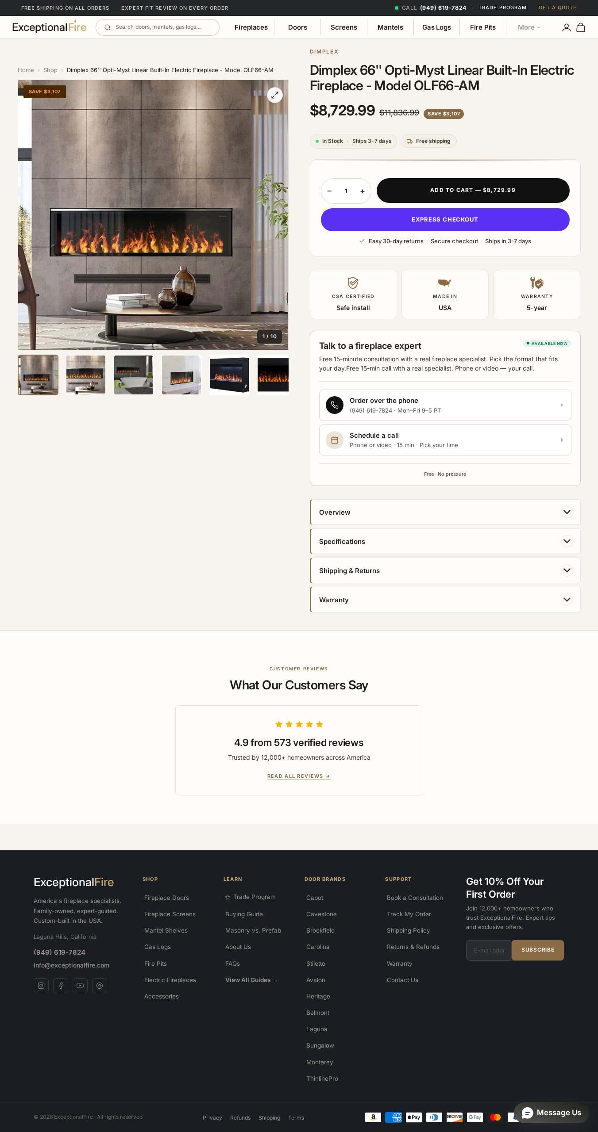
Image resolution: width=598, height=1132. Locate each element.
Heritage (318, 996)
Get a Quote (558, 7)
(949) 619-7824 (59, 952)
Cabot (314, 897)
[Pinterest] (99, 985)
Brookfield (320, 930)
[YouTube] (80, 985)
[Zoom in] (275, 95)
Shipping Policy (408, 930)
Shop (50, 69)
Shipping (269, 1117)
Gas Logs (436, 27)
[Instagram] (41, 985)
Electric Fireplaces (170, 979)
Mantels (390, 27)
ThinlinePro (322, 1078)
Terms (296, 1117)
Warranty (400, 963)
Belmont (317, 1012)
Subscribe (537, 949)
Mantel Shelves (166, 930)
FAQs (232, 963)
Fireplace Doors (166, 897)
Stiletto (315, 963)
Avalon (315, 979)
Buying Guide (244, 914)
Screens (344, 27)
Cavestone (321, 914)
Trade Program (502, 7)
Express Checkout (445, 219)
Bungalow (320, 1045)
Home (26, 69)
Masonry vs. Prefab (253, 930)
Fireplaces (251, 27)
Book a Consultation (415, 897)
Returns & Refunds (413, 946)
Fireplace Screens (170, 914)
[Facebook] (60, 985)
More (526, 27)
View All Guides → (251, 979)
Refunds (240, 1117)
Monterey (319, 1062)
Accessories (161, 996)
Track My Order (409, 914)
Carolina (318, 946)
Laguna (317, 1029)
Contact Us (402, 979)
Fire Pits (483, 27)
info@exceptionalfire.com (71, 965)
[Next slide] (277, 215)
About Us (238, 946)
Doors (297, 27)
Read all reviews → (299, 776)
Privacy (212, 1117)
